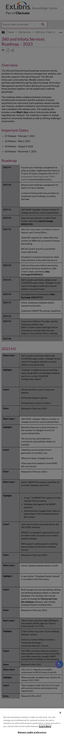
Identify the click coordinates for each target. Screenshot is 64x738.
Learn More (45, 726)
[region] (32, 723)
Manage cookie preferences (32, 732)
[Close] (60, 712)
